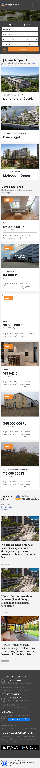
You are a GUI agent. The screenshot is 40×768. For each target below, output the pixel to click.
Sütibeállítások (12, 765)
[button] (4, 763)
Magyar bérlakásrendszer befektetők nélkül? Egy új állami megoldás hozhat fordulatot (17, 601)
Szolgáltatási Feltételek (8, 762)
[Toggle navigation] (35, 5)
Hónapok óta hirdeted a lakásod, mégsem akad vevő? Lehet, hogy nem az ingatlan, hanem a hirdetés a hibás (18, 649)
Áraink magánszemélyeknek (13, 687)
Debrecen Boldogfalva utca (14, 133)
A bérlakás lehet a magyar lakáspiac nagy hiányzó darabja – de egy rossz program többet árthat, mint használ (18, 551)
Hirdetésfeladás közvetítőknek (14, 707)
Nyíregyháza (8, 271)
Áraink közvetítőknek (10, 705)
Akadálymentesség (26, 764)
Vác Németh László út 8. (13, 95)
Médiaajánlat (30, 762)
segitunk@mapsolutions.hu (19, 715)
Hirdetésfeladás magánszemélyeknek (16, 690)
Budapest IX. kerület (11, 172)
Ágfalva (6, 321)
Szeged (6, 223)
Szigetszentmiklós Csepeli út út (16, 469)
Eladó (14, 25)
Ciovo (5, 369)
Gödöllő (6, 419)
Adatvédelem (21, 762)
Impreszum (21, 761)
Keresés (23, 49)
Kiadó (28, 25)
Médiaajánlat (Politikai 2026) (10, 764)
